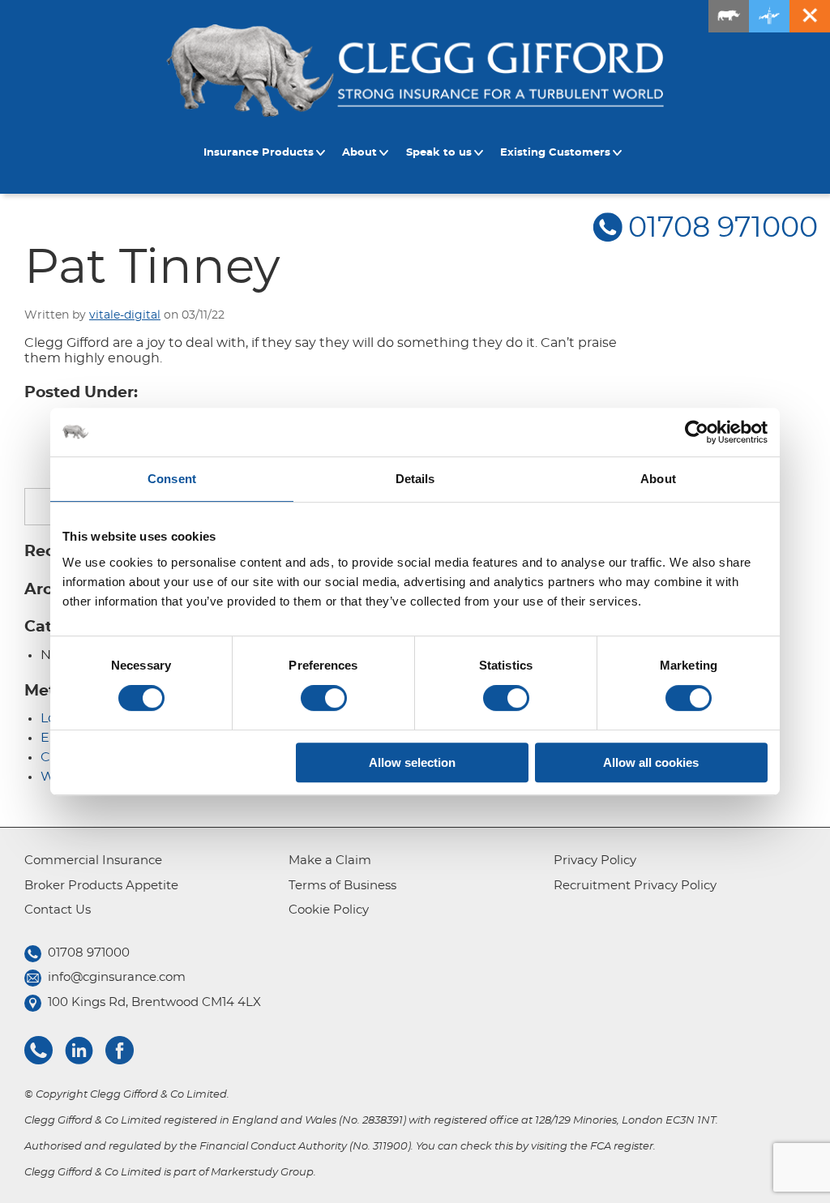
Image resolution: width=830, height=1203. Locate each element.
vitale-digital (124, 315)
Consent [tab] (172, 479)
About (359, 153)
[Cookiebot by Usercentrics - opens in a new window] (697, 432)
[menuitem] (266, 153)
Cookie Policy (329, 910)
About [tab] (658, 479)
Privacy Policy (595, 860)
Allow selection (412, 762)
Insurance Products (258, 153)
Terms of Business (342, 886)
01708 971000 (723, 228)
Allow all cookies (651, 762)
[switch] (324, 698)
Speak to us (439, 153)
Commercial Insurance (93, 860)
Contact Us (57, 910)
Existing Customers (555, 153)
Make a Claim (330, 860)
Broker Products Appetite (101, 886)
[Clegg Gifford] (415, 70)
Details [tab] (415, 479)
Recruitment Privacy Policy (635, 886)
